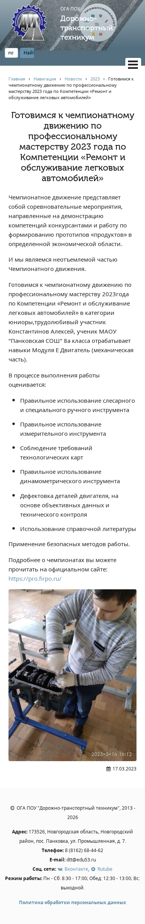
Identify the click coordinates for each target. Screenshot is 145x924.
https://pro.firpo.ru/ (35, 578)
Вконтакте (75, 869)
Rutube (104, 869)
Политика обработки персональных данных (72, 902)
